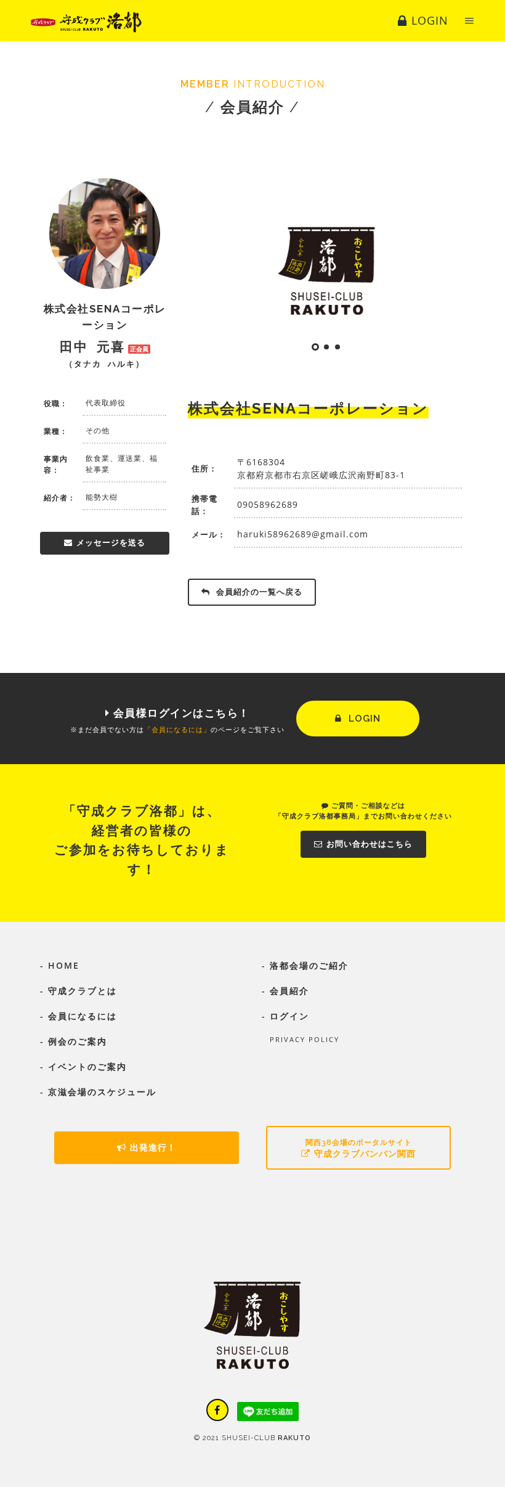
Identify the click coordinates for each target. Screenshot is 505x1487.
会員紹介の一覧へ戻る (258, 592)
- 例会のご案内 (73, 1041)
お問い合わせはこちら (369, 844)
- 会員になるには (78, 1016)
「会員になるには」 (177, 729)
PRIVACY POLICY (300, 1039)
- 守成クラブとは (78, 990)
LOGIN (363, 718)
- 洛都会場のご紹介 (305, 965)
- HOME (59, 965)
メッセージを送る (110, 542)
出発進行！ (153, 1147)
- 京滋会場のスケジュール (98, 1092)
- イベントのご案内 (83, 1066)
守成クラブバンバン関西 (360, 1148)
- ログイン (285, 1016)
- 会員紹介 (285, 990)
